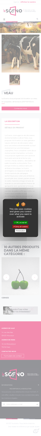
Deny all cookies (21, 226)
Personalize (20, 231)
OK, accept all (21, 222)
